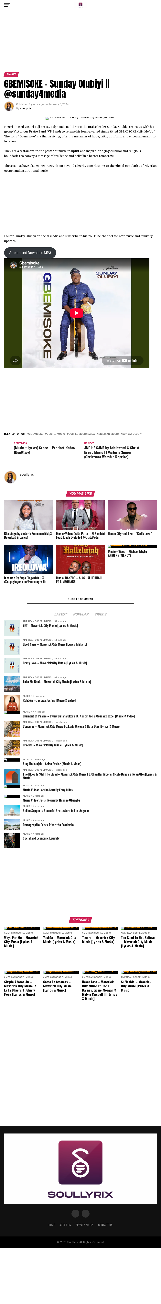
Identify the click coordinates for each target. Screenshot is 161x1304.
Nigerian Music (108, 434)
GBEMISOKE (36, 434)
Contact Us (105, 1225)
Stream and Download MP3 (30, 253)
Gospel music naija (82, 434)
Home (51, 1225)
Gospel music (56, 434)
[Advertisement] (80, 42)
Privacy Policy (84, 1225)
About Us (65, 1225)
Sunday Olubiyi (132, 434)
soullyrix (25, 108)
